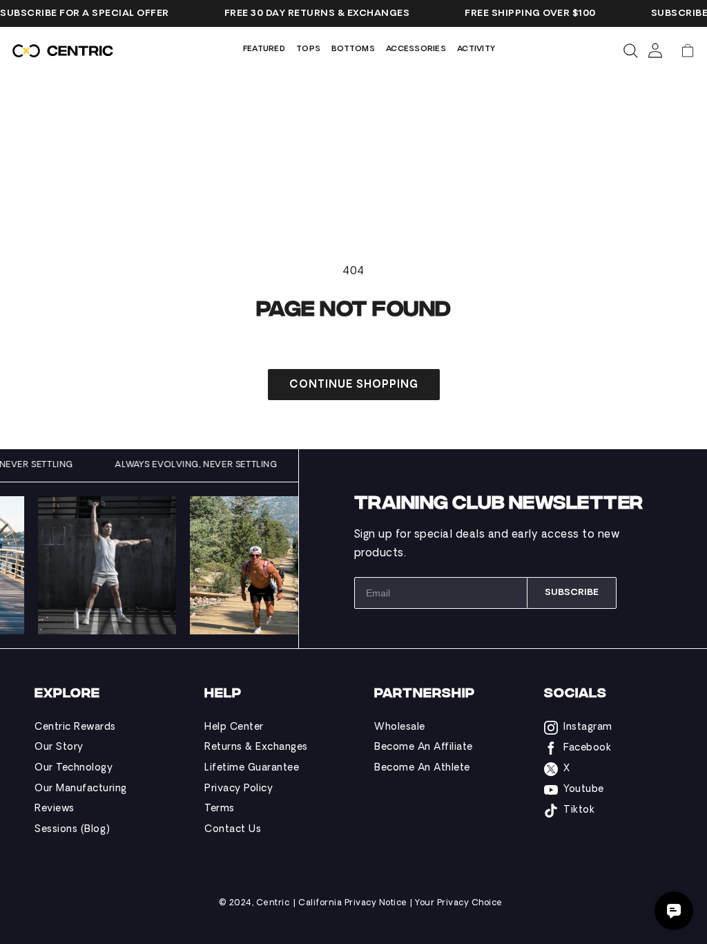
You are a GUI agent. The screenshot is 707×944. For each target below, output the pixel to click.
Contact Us (232, 829)
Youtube (583, 789)
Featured (264, 49)
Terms (219, 809)
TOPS (308, 49)
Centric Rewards (75, 727)
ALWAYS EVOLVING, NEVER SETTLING (203, 465)
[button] (687, 50)
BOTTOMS (353, 49)
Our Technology (74, 768)
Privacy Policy (238, 789)
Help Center (234, 727)
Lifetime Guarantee (251, 768)
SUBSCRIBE (572, 592)
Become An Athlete (422, 768)
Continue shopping (353, 385)
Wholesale (399, 727)
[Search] (630, 50)
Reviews (55, 809)
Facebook (587, 748)
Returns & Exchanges (256, 747)
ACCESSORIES (416, 49)
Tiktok (578, 810)
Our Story (59, 747)
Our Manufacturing (81, 789)
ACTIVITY (476, 49)
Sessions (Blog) (72, 829)
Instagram (587, 727)
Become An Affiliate (423, 747)
